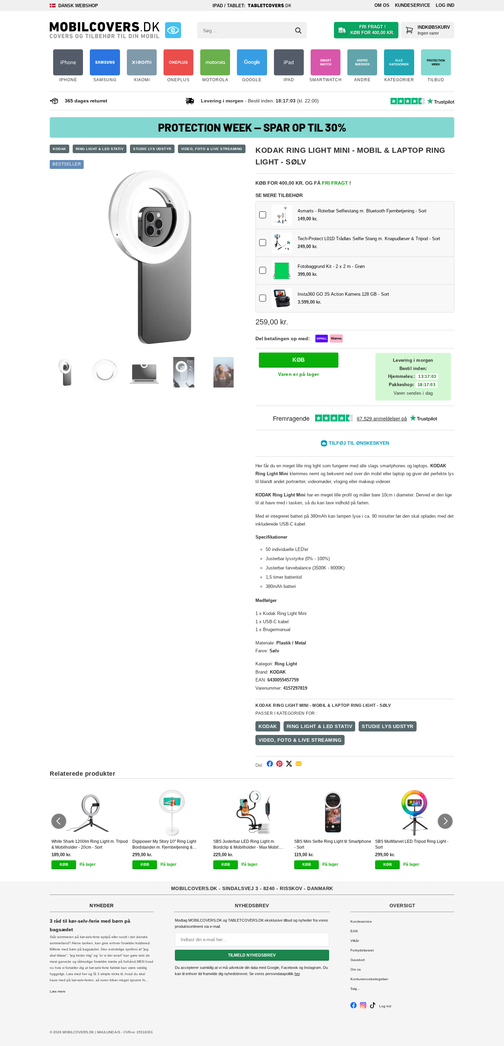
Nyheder (101, 905)
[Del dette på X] (289, 765)
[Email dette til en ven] (299, 765)
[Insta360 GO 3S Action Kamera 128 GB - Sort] (282, 298)
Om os (381, 5)
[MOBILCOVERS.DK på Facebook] (353, 1007)
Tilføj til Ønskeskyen (359, 443)
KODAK (59, 149)
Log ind (445, 5)
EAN (354, 931)
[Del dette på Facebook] (270, 765)
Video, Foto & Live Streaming (211, 149)
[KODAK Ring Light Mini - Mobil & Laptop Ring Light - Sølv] (149, 256)
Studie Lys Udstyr (152, 149)
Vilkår (354, 941)
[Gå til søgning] (298, 30)
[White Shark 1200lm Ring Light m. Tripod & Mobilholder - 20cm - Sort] (90, 812)
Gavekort (357, 960)
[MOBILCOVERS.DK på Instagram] (363, 1007)
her (297, 974)
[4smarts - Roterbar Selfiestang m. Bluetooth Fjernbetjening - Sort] (282, 215)
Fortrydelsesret (362, 950)
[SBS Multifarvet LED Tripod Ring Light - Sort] (414, 812)
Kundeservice (412, 5)
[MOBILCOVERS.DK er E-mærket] (173, 30)
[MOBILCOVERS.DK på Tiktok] (373, 1007)
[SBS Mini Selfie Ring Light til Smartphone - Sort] (333, 812)
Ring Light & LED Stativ (100, 149)
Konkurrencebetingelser (369, 979)
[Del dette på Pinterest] (279, 765)
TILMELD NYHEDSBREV (252, 955)
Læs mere (57, 991)
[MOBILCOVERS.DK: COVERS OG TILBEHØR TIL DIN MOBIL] (104, 30)
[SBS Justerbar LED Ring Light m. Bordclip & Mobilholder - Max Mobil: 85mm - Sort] (252, 812)
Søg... (355, 988)
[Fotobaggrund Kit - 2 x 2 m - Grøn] (282, 270)
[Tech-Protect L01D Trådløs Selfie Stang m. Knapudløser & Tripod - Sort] (282, 243)
